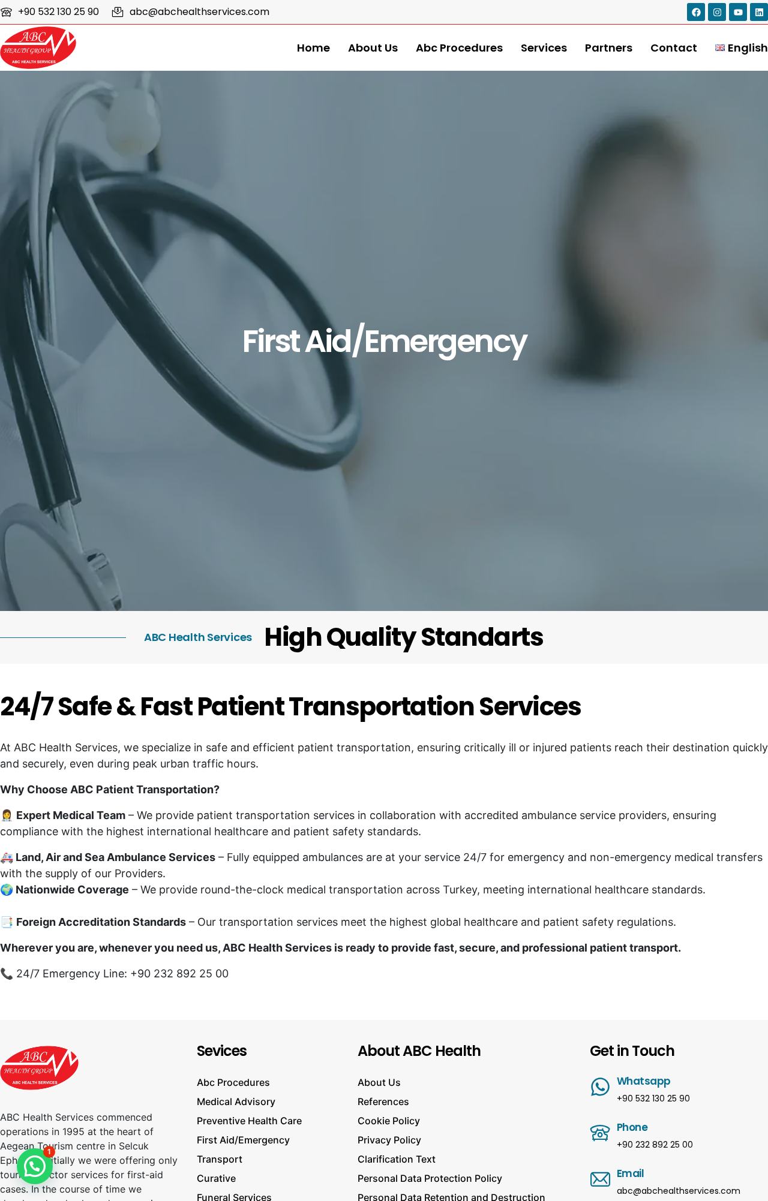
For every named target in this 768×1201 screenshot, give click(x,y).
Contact (673, 47)
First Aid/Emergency (243, 1140)
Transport (219, 1159)
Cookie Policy (389, 1121)
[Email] (600, 1179)
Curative (216, 1178)
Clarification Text (397, 1159)
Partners (608, 47)
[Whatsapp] (600, 1086)
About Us (373, 47)
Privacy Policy (389, 1140)
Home (313, 47)
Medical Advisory (236, 1101)
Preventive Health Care (249, 1121)
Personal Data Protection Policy (430, 1178)
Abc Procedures (459, 47)
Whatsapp (644, 1081)
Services (544, 47)
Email (630, 1173)
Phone (632, 1127)
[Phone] (600, 1132)
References (383, 1101)
